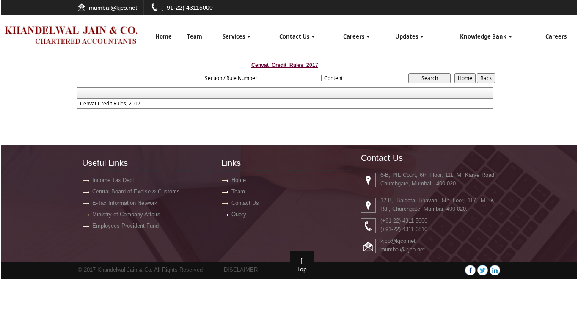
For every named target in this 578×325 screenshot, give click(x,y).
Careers (354, 36)
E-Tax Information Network (124, 203)
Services (234, 36)
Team (194, 36)
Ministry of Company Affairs (126, 214)
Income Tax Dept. (114, 180)
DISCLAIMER (241, 270)
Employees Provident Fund (125, 226)
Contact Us (295, 36)
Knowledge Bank (484, 36)
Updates (407, 36)
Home (163, 36)
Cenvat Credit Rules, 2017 (110, 103)
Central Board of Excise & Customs (136, 191)
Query (238, 214)
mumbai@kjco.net (113, 7)
